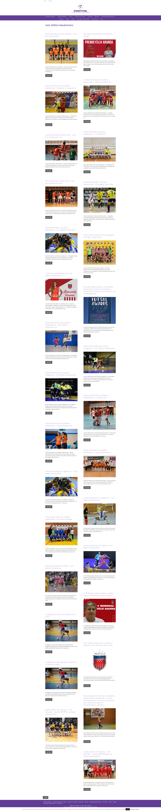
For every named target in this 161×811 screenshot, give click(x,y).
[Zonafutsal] (80, 8)
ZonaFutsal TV (95, 19)
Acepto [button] (127, 809)
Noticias (70, 16)
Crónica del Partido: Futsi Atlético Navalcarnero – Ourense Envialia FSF (97, 81)
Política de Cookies (134, 809)
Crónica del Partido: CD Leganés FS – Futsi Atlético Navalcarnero (61, 472)
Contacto (50, 1)
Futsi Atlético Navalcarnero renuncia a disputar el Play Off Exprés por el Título (98, 644)
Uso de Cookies (83, 805)
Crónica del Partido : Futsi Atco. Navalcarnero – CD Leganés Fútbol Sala (98, 183)
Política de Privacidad (74, 805)
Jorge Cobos (81, 807)
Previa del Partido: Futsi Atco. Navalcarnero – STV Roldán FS (95, 133)
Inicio (45, 1)
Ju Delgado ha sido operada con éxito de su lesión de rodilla (60, 663)
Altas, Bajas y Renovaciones (83, 19)
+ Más (45, 797)
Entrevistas (61, 19)
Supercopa (90, 16)
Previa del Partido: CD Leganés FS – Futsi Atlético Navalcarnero (99, 499)
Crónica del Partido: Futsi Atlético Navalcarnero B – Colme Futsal (96, 396)
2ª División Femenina (61, 16)
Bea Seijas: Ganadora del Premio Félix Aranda (98, 35)
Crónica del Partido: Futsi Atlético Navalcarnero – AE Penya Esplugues (58, 518)
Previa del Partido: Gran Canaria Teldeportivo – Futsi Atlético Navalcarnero (60, 374)
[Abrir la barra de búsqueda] (102, 19)
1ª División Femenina (50, 16)
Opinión (73, 19)
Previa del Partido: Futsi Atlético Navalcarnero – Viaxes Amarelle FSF (97, 451)
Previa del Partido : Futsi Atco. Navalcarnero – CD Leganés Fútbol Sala (60, 228)
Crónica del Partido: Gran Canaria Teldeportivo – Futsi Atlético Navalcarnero (99, 347)
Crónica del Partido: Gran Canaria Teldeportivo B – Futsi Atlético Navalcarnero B (57, 325)
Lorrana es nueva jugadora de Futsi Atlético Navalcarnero (58, 274)
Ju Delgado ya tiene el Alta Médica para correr (60, 615)
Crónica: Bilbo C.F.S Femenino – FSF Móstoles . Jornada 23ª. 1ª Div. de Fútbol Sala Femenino (60, 712)
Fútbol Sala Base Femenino (107, 16)
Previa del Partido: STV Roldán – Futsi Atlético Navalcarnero (59, 567)
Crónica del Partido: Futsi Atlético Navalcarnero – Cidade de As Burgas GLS (60, 87)
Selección (97, 16)
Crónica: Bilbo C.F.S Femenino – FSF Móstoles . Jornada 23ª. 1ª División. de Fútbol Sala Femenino (98, 754)
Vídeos (67, 19)
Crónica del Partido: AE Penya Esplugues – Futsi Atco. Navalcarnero (99, 236)
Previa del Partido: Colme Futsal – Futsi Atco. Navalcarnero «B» (60, 182)
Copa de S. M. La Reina (80, 16)
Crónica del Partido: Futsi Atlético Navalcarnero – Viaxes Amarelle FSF (58, 424)
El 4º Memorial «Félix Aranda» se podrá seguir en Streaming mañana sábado (98, 594)
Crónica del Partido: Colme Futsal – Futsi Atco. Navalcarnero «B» (60, 136)
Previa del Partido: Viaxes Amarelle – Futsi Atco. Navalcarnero (61, 35)
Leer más (49, 75)
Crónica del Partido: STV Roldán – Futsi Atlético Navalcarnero (98, 546)
